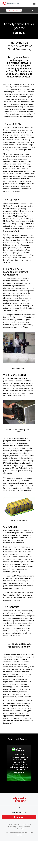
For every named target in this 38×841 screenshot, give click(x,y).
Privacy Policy (11, 827)
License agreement (13, 824)
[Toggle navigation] (32, 10)
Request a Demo (13, 10)
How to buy (19, 817)
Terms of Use (26, 824)
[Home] (11, 3)
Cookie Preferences (24, 827)
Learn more (18, 775)
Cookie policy (19, 829)
